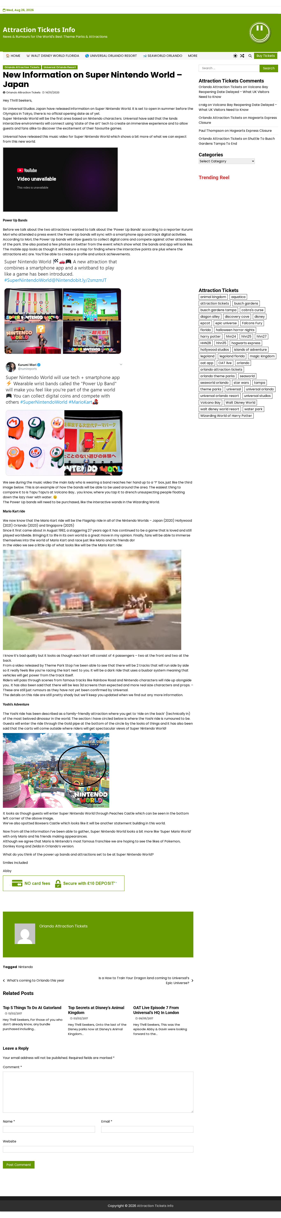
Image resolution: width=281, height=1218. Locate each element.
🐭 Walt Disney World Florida (52, 55)
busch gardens (246, 303)
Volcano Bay (210, 402)
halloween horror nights (235, 330)
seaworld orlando (214, 382)
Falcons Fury (252, 323)
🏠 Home (13, 55)
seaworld (247, 376)
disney (259, 316)
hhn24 (231, 336)
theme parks (210, 389)
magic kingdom (262, 356)
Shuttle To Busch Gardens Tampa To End (237, 141)
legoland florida (232, 356)
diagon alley (210, 316)
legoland (207, 356)
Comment (12, 1067)
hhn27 (262, 336)
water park (253, 409)
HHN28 (205, 343)
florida (205, 330)
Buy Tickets (266, 55)
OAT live (225, 362)
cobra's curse (253, 310)
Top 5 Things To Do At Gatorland (32, 1007)
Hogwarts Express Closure (251, 130)
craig (203, 104)
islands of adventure (250, 349)
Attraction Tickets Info (39, 29)
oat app (206, 362)
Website (9, 1141)
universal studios (257, 395)
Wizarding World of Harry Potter (226, 415)
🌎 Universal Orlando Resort (111, 55)
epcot (205, 323)
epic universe (226, 323)
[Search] (250, 56)
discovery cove (237, 316)
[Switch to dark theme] (235, 56)
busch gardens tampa (218, 310)
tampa (259, 382)
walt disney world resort (219, 409)
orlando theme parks (217, 376)
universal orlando (260, 389)
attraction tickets (214, 303)
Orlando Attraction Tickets (22, 67)
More (192, 55)
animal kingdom (213, 296)
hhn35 (221, 343)
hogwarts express (245, 343)
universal (233, 389)
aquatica (238, 296)
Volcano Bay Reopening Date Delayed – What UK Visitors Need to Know (234, 92)
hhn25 (246, 336)
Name (9, 1121)
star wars (241, 382)
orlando (243, 362)
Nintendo (25, 967)
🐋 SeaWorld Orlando (162, 55)
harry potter (210, 336)
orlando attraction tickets (221, 369)
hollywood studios (214, 349)
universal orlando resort (219, 395)
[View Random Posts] (242, 56)
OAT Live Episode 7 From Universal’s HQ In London (156, 1010)
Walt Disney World (240, 402)
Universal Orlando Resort (60, 67)
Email (106, 1121)
